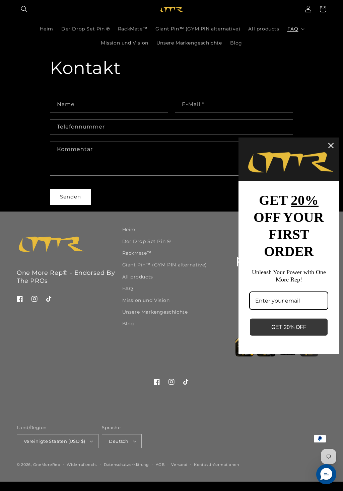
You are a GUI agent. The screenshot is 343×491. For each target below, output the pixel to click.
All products (137, 277)
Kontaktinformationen (216, 464)
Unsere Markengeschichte (155, 312)
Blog (128, 324)
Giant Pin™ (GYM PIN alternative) (164, 265)
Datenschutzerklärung (126, 464)
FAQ (127, 288)
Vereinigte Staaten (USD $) (54, 441)
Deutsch (118, 441)
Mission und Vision (146, 300)
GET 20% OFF (288, 327)
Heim (129, 230)
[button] (24, 9)
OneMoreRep (46, 464)
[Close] (331, 145)
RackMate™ (137, 253)
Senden (70, 196)
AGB (160, 464)
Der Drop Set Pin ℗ (146, 241)
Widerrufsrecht (82, 464)
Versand (179, 464)
